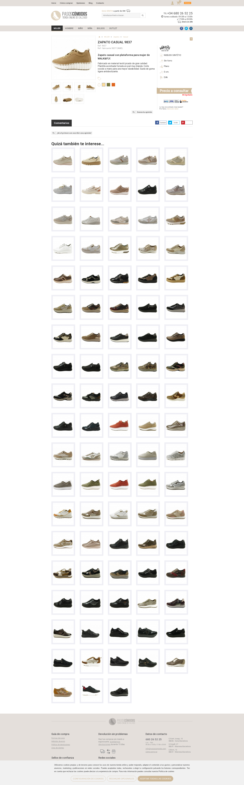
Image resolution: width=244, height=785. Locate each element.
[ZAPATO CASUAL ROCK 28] (63, 622)
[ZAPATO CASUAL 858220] (148, 327)
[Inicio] (99, 37)
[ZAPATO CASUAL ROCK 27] (148, 179)
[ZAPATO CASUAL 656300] (148, 563)
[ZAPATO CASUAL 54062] (63, 592)
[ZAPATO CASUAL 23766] (119, 179)
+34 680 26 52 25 (180, 13)
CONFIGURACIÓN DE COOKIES (88, 779)
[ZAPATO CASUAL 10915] (91, 415)
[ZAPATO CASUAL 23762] (63, 415)
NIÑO (80, 28)
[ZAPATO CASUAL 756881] (91, 504)
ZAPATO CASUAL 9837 (115, 42)
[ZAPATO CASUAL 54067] (91, 386)
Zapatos (116, 37)
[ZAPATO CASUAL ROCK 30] (176, 415)
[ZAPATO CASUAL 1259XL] (63, 209)
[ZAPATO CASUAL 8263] (176, 533)
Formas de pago (58, 738)
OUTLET (113, 28)
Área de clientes (57, 748)
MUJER (57, 28)
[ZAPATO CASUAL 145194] (176, 179)
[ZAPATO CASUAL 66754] (91, 563)
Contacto (100, 3)
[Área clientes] (172, 3)
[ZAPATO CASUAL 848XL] (176, 150)
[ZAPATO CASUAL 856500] (91, 356)
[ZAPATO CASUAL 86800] (148, 268)
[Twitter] (186, 28)
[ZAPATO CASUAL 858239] (91, 327)
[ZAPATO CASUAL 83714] (119, 533)
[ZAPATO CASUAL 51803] (119, 622)
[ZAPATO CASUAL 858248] (176, 297)
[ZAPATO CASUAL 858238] (119, 327)
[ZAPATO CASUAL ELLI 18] (91, 268)
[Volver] (191, 38)
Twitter (176, 122)
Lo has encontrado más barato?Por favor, (171, 108)
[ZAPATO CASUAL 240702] (176, 238)
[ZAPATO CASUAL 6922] (63, 563)
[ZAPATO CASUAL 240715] (148, 238)
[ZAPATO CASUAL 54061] (91, 592)
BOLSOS (101, 28)
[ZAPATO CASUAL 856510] (176, 327)
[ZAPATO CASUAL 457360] (176, 622)
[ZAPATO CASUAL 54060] (119, 592)
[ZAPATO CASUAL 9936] (91, 474)
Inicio (53, 3)
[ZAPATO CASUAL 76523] (148, 415)
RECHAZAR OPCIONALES (121, 779)
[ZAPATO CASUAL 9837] (119, 415)
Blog (90, 3)
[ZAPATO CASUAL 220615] (176, 651)
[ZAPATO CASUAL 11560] (91, 238)
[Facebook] (181, 28)
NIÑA (90, 28)
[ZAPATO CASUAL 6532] (176, 563)
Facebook (163, 122)
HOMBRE (69, 28)
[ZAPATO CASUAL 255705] (148, 386)
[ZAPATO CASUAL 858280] (148, 297)
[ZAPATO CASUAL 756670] (119, 445)
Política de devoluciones (60, 745)
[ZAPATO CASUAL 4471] (63, 268)
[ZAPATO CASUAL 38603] (176, 445)
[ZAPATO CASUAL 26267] (148, 592)
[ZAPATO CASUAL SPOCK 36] (91, 651)
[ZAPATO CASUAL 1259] (119, 209)
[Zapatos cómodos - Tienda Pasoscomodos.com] (69, 15)
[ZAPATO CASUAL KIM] (63, 327)
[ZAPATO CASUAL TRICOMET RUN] (91, 681)
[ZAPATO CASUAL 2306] (91, 150)
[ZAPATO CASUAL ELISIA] (119, 268)
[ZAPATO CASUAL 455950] (63, 651)
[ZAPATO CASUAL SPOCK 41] (176, 209)
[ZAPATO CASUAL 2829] (119, 681)
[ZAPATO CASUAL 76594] (63, 504)
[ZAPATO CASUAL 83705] (176, 356)
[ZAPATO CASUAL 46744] (148, 622)
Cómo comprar (66, 3)
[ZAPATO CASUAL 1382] (63, 681)
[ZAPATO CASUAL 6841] (91, 179)
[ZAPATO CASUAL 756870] (119, 504)
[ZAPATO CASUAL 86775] (63, 297)
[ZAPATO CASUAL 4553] (63, 150)
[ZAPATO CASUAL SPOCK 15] (119, 238)
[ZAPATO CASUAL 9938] (148, 445)
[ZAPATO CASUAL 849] (119, 150)
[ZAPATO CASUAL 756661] (176, 504)
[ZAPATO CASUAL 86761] (91, 297)
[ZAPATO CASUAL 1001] (91, 209)
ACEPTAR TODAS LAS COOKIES (155, 779)
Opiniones (80, 3)
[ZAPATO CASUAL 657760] (119, 563)
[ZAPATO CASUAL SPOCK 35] (63, 238)
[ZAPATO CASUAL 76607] (176, 474)
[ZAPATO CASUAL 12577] (176, 592)
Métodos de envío (58, 741)
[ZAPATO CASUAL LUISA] (63, 445)
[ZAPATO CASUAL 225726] (148, 651)
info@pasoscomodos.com (156, 749)
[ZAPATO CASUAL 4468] (119, 386)
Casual (125, 37)
